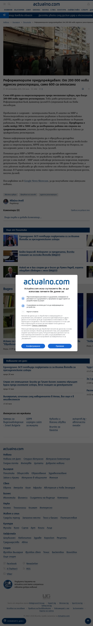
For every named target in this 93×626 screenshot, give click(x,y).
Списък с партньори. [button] (39, 325)
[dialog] (47, 313)
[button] (46, 311)
